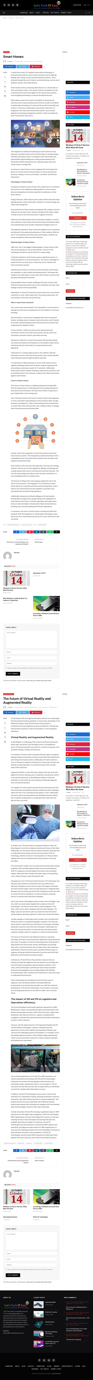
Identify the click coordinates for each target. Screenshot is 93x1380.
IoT (35, 524)
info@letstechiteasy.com (73, 252)
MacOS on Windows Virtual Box (51, 1332)
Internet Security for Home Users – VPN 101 (77, 1319)
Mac (83, 1366)
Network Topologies (40, 1217)
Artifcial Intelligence (14, 524)
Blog (38, 12)
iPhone (77, 1366)
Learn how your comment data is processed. (38, 680)
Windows (35, 1369)
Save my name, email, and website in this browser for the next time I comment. (30, 668)
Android (6, 52)
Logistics (29, 1143)
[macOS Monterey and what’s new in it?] (39, 1344)
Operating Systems (10, 1217)
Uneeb (69, 150)
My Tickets (55, 12)
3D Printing (38, 542)
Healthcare (21, 1143)
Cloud (49, 1366)
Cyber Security (67, 1366)
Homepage (24, 12)
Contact (46, 12)
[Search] (89, 13)
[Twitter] (5, 82)
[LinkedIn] (5, 86)
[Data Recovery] (39, 1324)
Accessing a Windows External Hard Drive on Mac (46, 614)
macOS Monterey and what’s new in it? (52, 1342)
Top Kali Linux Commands (73, 1339)
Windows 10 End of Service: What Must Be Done (15, 589)
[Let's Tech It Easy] (46, 5)
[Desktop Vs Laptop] (39, 1314)
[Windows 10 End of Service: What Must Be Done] (16, 578)
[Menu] (4, 13)
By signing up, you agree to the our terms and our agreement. (78, 224)
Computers (40, 1366)
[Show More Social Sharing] (44, 66)
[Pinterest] (5, 91)
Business (69, 141)
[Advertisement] (46, 34)
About (31, 12)
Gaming (56, 1366)
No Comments (30, 61)
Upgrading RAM (50, 1302)
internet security (26, 524)
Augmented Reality (9, 1143)
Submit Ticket (66, 12)
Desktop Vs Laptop (51, 1312)
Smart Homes (39, 1160)
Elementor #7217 (39, 573)
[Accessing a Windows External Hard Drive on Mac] (46, 603)
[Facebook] (5, 77)
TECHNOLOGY (42, 524)
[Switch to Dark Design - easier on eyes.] (86, 13)
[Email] (5, 96)
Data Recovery (49, 1322)
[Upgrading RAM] (39, 1304)
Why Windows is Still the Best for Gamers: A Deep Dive (15, 599)
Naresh (10, 61)
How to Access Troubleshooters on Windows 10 (76, 1308)
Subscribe (77, 5)
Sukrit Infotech (57, 1373)
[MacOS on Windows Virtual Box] (39, 1334)
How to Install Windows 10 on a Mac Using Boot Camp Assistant (76, 1329)
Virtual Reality (8, 694)
